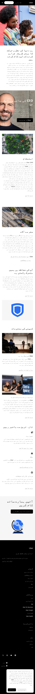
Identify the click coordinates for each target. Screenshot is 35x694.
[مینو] (2, 2)
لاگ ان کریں (18, 2)
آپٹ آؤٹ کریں (21, 690)
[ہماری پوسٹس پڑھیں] (32, 453)
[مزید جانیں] (17, 384)
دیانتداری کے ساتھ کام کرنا (22, 397)
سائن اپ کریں (9, 2)
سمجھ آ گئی (12, 690)
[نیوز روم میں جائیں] (32, 432)
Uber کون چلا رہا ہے (25, 356)
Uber (31, 3)
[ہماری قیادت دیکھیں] (17, 343)
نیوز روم (29, 436)
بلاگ (31, 457)
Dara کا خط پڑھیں (25, 120)
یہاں (20, 681)
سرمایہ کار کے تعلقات (24, 476)
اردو (4, 663)
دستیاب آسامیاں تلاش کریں (22, 511)
